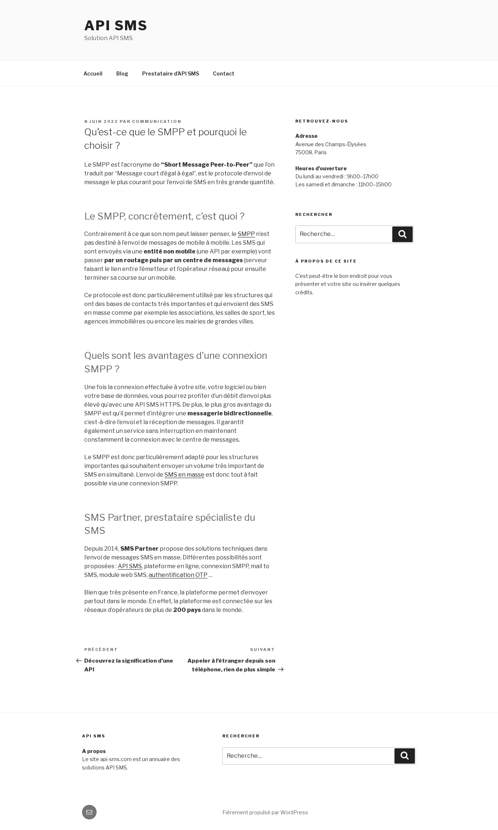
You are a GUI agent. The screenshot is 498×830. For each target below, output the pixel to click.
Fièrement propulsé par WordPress (265, 812)
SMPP (246, 233)
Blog (122, 73)
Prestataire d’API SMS (170, 73)
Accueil (92, 73)
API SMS (116, 26)
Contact (223, 73)
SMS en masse (184, 474)
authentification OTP (178, 574)
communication (157, 121)
